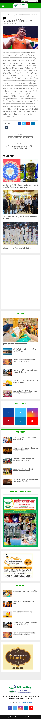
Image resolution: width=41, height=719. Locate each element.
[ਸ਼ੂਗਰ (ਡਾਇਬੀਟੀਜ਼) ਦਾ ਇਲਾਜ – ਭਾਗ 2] (7, 614)
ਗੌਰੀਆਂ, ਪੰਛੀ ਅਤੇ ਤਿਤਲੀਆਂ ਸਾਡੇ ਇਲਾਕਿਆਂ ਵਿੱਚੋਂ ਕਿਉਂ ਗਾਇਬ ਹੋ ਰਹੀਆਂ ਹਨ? (24, 361)
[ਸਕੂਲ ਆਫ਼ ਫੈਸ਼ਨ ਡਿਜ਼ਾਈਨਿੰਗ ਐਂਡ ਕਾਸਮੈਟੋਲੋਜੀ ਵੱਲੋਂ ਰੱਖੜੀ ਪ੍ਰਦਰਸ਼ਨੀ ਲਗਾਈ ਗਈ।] (7, 393)
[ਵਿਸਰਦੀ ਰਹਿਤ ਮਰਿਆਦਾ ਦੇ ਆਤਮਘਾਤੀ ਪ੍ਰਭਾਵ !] (7, 604)
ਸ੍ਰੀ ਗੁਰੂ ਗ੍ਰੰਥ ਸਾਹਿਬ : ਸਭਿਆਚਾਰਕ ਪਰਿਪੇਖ (15, 344)
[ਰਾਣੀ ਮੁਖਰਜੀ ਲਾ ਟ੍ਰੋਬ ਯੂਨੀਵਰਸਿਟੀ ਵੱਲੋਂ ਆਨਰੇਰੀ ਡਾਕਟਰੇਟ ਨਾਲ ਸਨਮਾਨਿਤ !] (7, 461)
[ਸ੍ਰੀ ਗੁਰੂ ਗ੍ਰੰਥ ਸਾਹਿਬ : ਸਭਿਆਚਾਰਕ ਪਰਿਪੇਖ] (20, 330)
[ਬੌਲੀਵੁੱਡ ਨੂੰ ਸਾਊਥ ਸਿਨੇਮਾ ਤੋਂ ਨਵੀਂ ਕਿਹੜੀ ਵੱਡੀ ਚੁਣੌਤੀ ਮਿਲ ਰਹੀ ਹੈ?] (7, 440)
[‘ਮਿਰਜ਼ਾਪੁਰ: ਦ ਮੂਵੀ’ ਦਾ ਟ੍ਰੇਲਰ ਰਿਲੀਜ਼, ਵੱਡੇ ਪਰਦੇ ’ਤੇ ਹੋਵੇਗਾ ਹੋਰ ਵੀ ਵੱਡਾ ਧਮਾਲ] (7, 450)
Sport (4, 18)
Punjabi (26, 1)
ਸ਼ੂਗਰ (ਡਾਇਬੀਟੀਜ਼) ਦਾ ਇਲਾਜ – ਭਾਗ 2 (23, 612)
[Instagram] (20, 708)
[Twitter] (15, 708)
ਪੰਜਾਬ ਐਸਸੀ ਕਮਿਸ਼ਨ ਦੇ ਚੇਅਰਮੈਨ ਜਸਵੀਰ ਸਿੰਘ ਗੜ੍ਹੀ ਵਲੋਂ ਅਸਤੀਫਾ (25, 382)
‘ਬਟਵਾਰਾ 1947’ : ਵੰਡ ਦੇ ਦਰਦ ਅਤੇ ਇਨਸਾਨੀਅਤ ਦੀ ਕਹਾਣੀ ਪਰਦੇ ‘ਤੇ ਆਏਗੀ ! (25, 480)
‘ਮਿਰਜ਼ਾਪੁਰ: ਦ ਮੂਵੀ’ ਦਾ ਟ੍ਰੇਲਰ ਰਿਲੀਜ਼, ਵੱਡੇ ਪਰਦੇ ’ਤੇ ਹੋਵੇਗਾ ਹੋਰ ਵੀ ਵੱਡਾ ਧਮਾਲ (25, 449)
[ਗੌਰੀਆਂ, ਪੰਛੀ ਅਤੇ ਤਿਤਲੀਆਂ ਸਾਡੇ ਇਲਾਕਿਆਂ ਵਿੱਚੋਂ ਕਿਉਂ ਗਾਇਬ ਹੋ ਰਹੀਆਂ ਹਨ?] (7, 362)
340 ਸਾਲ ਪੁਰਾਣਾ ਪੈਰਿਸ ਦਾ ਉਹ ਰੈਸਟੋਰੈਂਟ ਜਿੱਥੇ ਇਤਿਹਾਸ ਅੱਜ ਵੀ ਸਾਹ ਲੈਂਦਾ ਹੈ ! (25, 623)
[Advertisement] (20, 282)
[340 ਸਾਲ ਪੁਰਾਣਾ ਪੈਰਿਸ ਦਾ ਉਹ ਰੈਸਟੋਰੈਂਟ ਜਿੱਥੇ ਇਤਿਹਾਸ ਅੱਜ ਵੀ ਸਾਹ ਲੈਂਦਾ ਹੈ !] (7, 372)
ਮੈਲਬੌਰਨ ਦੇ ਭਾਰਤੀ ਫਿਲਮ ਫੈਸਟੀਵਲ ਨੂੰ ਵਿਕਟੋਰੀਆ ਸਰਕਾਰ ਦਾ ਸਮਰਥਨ (23, 470)
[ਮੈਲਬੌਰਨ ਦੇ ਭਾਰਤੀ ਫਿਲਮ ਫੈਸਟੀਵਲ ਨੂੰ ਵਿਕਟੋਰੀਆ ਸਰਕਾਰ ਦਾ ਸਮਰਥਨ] (7, 471)
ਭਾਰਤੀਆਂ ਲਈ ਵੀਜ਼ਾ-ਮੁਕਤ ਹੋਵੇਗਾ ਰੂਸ (20, 137)
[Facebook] (10, 708)
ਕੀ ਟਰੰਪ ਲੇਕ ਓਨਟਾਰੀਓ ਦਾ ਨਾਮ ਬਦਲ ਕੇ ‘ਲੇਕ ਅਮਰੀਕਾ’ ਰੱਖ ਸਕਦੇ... (25, 350)
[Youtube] (31, 708)
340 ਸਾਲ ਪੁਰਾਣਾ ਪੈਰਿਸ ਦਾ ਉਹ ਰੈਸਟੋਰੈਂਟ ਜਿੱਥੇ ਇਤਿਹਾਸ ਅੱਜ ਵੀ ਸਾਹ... (25, 371)
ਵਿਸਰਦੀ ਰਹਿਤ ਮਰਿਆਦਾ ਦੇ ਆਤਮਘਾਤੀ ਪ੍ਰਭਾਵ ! (23, 602)
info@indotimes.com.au (24, 702)
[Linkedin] (26, 708)
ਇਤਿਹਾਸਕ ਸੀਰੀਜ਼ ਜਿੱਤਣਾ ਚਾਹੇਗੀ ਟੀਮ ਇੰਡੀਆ (17, 248)
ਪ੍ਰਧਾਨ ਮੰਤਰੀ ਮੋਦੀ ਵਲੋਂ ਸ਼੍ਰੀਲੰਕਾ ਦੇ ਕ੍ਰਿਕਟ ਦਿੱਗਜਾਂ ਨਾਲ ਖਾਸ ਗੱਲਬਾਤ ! (20, 217)
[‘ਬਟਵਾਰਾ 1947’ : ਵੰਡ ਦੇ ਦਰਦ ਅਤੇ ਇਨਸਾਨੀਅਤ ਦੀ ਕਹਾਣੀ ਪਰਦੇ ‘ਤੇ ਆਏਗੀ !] (7, 482)
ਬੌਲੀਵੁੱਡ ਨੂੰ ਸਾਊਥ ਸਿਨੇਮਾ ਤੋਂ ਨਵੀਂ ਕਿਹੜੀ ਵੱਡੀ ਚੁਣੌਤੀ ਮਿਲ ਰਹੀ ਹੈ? (24, 439)
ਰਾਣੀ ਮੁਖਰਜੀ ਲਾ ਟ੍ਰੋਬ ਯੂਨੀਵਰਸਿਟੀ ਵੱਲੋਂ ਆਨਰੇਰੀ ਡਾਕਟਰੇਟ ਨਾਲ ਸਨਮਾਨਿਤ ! (23, 459)
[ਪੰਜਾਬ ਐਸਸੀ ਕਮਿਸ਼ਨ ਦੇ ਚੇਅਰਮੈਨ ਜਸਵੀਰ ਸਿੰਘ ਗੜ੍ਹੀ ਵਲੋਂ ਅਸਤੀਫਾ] (7, 383)
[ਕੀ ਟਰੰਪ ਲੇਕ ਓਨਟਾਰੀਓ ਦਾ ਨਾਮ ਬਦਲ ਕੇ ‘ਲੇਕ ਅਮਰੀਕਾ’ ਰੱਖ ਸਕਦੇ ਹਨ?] (7, 351)
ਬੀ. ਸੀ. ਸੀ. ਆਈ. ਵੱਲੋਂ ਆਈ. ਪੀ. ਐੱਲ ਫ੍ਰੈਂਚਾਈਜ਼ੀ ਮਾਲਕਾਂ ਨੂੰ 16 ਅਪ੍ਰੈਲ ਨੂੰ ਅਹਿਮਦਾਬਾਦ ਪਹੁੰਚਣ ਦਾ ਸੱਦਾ (20, 186)
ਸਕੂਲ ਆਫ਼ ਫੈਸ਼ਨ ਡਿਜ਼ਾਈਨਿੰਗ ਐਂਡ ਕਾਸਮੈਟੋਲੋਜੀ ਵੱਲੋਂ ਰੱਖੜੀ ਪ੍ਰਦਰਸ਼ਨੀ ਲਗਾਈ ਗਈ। (25, 392)
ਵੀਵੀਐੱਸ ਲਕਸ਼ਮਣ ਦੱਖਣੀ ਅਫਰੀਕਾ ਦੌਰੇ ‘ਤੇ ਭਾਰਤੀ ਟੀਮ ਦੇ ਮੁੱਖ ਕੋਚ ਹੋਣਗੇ (20, 147)
